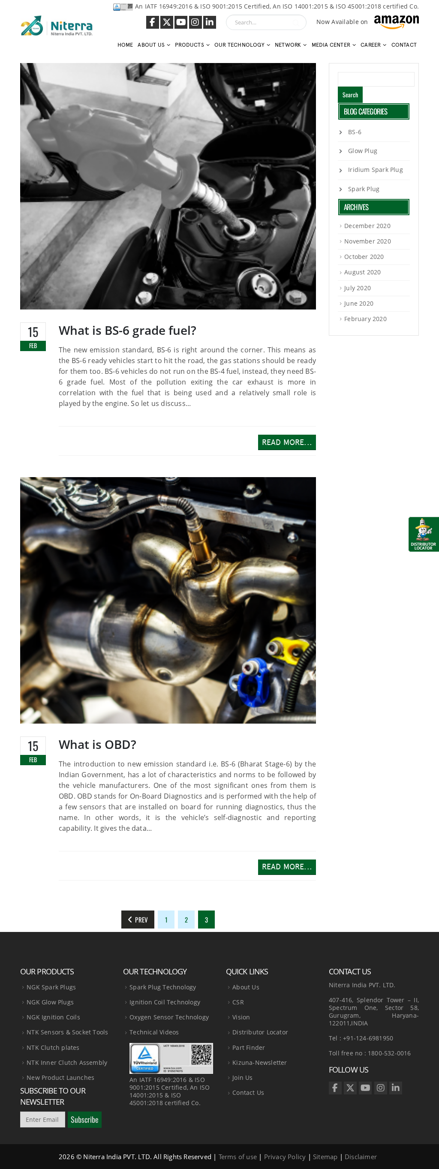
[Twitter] (166, 22)
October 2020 (364, 256)
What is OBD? (97, 744)
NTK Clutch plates (53, 1047)
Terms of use (238, 1156)
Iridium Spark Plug (375, 169)
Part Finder (248, 1047)
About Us (245, 987)
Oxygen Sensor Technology (169, 1017)
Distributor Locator (260, 1032)
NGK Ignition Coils (53, 1017)
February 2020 (365, 319)
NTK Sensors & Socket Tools (67, 1032)
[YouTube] (180, 22)
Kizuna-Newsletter (259, 1062)
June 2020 (358, 303)
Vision (241, 1017)
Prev (140, 919)
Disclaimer (361, 1156)
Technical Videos (154, 1032)
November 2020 (367, 241)
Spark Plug (363, 189)
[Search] (296, 22)
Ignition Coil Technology (164, 1002)
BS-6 (354, 132)
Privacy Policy (285, 1156)
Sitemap (325, 1156)
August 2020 (362, 272)
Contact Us (248, 1092)
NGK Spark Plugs (51, 987)
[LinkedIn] (209, 22)
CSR (238, 1002)
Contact (404, 45)
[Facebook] (152, 22)
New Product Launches (60, 1077)
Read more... (287, 442)
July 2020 (357, 288)
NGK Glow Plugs (50, 1002)
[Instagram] (195, 22)
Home (125, 45)
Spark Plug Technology (162, 987)
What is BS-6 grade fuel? (127, 330)
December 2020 (367, 226)
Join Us (242, 1077)
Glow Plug (362, 151)
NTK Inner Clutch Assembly (67, 1062)
